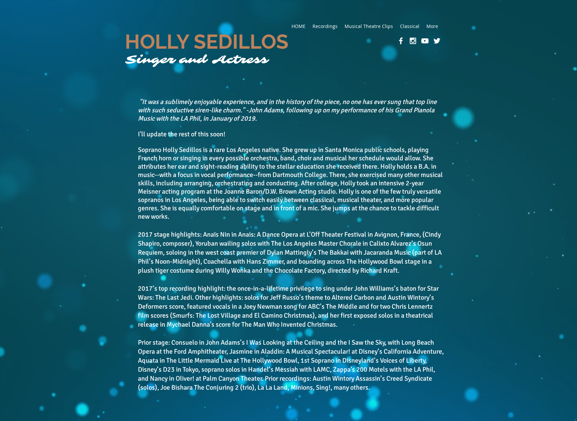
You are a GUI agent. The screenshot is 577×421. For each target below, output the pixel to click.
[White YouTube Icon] (424, 40)
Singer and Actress (196, 59)
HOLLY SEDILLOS (206, 41)
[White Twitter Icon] (436, 40)
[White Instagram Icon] (412, 40)
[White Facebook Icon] (400, 40)
